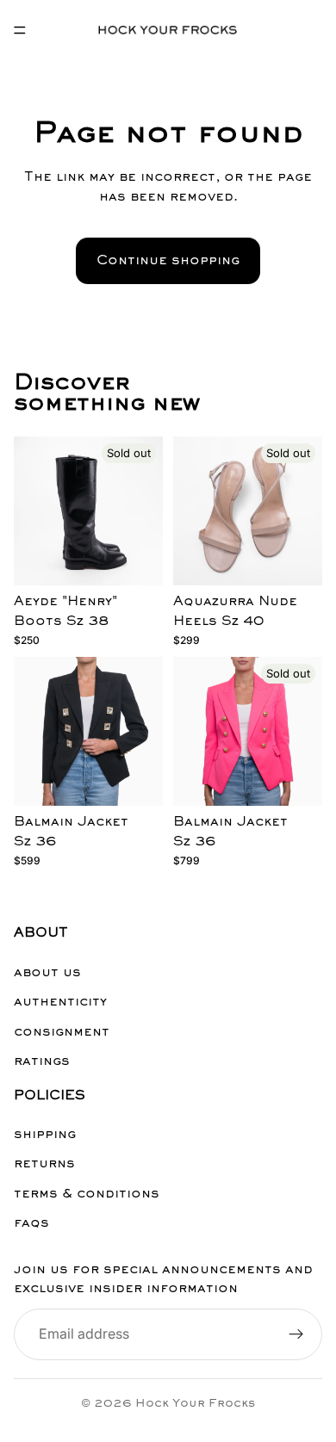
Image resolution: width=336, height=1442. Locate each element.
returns (44, 1165)
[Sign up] (296, 1334)
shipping (45, 1135)
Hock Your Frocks (195, 1404)
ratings (42, 1061)
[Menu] (20, 30)
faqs (31, 1224)
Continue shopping (168, 261)
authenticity (60, 1003)
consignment (61, 1032)
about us (47, 973)
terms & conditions (86, 1194)
